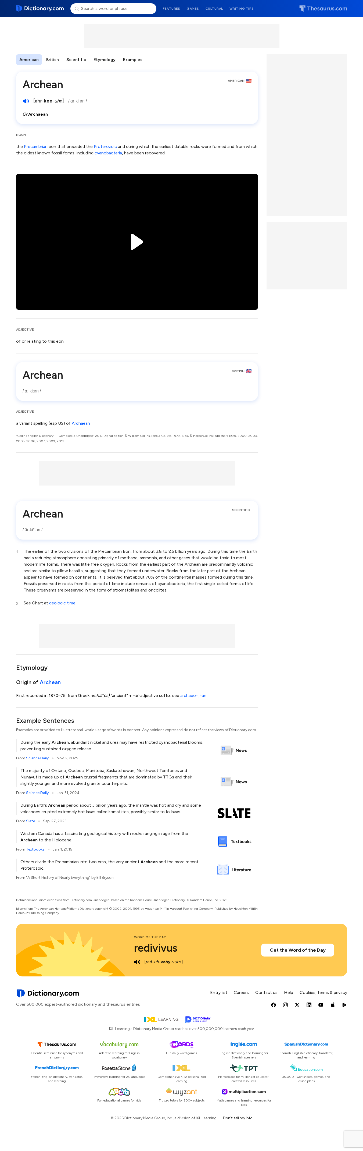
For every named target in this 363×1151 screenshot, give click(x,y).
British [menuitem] (52, 59)
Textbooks (35, 849)
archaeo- (189, 695)
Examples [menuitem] (132, 59)
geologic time (62, 602)
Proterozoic (105, 146)
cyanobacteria (108, 152)
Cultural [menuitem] (214, 8)
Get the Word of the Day (298, 950)
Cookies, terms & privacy (323, 992)
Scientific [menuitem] (76, 59)
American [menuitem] (29, 59)
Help (288, 992)
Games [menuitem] (193, 8)
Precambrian (36, 146)
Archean (50, 682)
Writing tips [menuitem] (241, 8)
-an (203, 695)
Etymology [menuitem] (105, 59)
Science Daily (37, 758)
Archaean (81, 423)
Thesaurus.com (323, 8)
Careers (241, 992)
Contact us (266, 992)
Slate (30, 821)
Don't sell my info (238, 1118)
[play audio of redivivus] (137, 962)
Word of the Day (150, 937)
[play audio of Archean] (26, 101)
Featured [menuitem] (171, 8)
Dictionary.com (40, 8)
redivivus (155, 947)
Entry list (218, 992)
